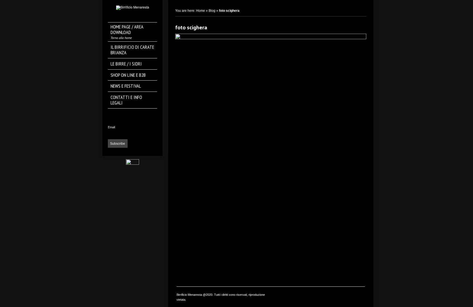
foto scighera (191, 27)
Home (200, 11)
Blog (212, 11)
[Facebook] (132, 115)
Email (111, 127)
